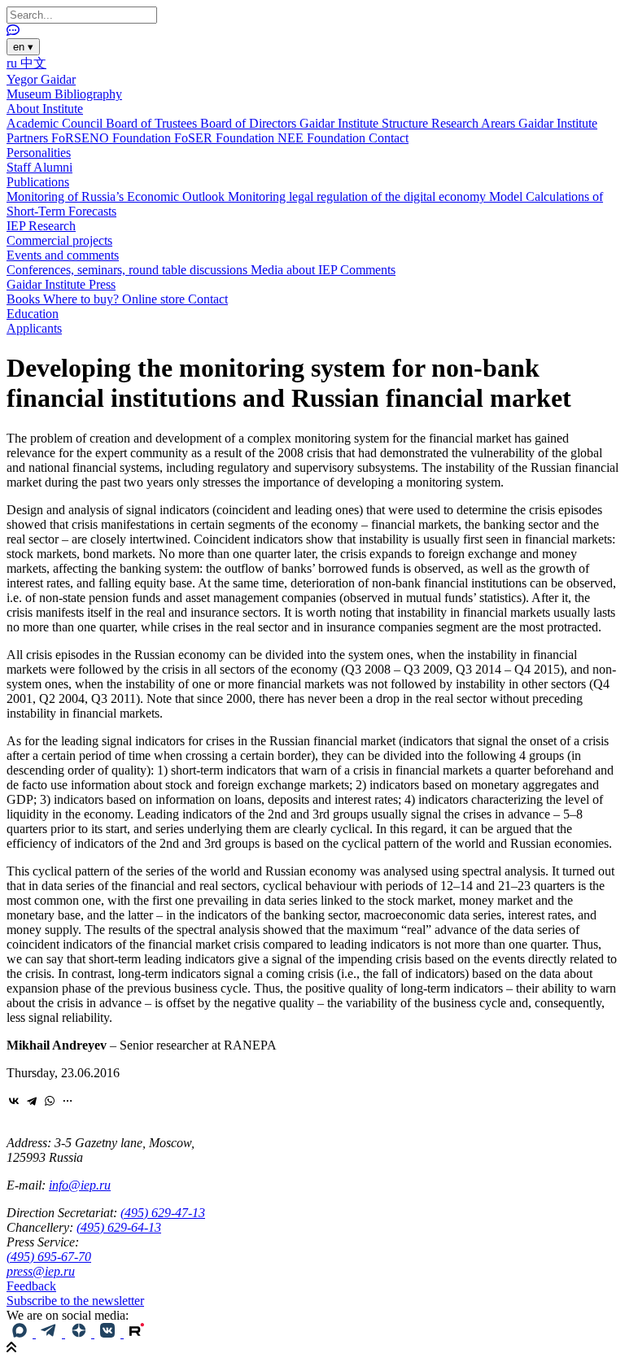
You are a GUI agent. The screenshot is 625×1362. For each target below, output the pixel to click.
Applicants (34, 328)
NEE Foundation (323, 138)
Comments (368, 270)
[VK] (109, 1333)
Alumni (52, 167)
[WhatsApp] (49, 1101)
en (23, 47)
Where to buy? (82, 299)
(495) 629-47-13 (162, 1213)
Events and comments (63, 255)
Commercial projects (59, 240)
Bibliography (88, 94)
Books (25, 299)
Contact (389, 138)
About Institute (45, 109)
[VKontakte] (14, 1101)
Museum (31, 94)
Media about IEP (295, 270)
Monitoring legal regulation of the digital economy (358, 196)
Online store (155, 299)
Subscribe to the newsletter (75, 1300)
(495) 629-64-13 (118, 1227)
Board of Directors (249, 123)
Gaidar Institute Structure (365, 123)
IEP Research (41, 226)
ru (13, 63)
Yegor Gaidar (41, 79)
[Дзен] (79, 1333)
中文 (33, 63)
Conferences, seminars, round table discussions (129, 270)
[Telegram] (31, 1101)
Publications (38, 182)
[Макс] (21, 1333)
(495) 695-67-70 (49, 1257)
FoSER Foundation (226, 138)
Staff (20, 167)
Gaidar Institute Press (61, 284)
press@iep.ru (41, 1271)
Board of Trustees (153, 123)
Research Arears (474, 123)
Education (33, 314)
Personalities (39, 152)
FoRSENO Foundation (112, 138)
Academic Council (56, 123)
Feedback (31, 1286)
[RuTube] (137, 1333)
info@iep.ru (80, 1185)
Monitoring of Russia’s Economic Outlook (117, 196)
